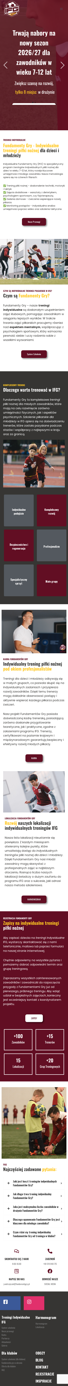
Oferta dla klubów (9, 1366)
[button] (4, 262)
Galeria (4, 1345)
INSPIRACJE (44, 1380)
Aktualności (6, 1342)
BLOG (39, 1359)
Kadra (4, 1334)
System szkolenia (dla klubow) (13, 1359)
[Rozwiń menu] (61, 8)
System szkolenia (8, 1327)
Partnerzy (5, 1338)
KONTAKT (42, 1366)
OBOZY (40, 1352)
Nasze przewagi (8, 1331)
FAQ (3, 1370)
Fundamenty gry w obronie (12, 1362)
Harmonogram (41, 1323)
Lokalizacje (40, 1327)
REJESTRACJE (45, 1373)
